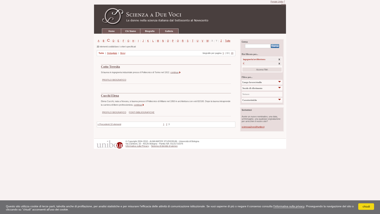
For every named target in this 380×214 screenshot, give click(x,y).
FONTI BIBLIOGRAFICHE (141, 112)
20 (232, 53)
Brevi (122, 53)
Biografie (150, 31)
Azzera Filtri (262, 69)
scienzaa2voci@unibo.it (253, 127)
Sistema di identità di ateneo (164, 146)
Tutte (227, 40)
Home (111, 31)
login (283, 4)
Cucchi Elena (110, 95)
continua (174, 72)
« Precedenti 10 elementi (109, 124)
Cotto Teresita (110, 67)
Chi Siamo (130, 31)
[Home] (190, 17)
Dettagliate (112, 53)
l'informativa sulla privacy (288, 206)
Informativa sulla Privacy (137, 146)
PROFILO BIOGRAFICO (114, 80)
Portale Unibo (277, 1)
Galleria (169, 31)
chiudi (366, 206)
